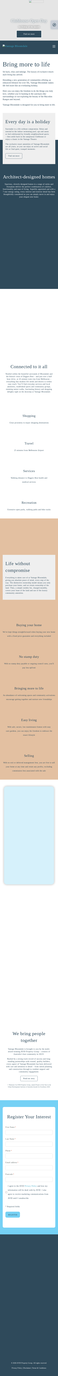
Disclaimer (27, 1368)
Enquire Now (29, 1350)
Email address (11, 1162)
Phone (8, 1151)
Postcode (9, 1174)
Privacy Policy (31, 1186)
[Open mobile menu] (54, 46)
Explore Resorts (29, 874)
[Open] (54, 24)
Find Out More (18, 957)
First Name (10, 1127)
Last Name (10, 1139)
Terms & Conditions (39, 1368)
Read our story (29, 1078)
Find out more (29, 34)
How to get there (28, 1331)
